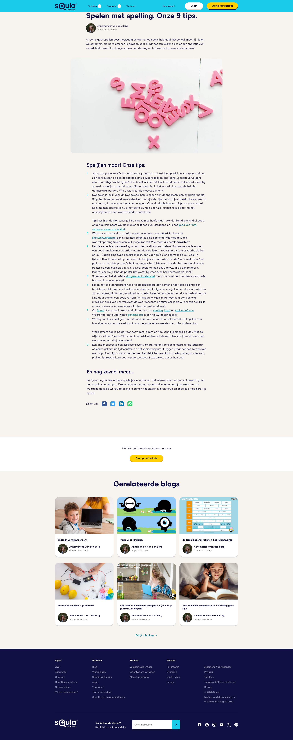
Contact (59, 677)
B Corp (208, 687)
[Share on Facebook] (104, 403)
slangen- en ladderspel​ (140, 276)
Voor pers (97, 687)
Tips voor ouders (101, 692)
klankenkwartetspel (104, 237)
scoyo (170, 682)
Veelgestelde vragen (141, 667)
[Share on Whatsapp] (129, 403)
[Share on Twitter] (112, 403)
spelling (158, 310)
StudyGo (172, 672)
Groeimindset (63, 687)
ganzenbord (135, 315)
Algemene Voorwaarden (218, 667)
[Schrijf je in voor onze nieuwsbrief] (176, 724)
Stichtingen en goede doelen (108, 697)
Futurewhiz (173, 667)
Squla (100, 310)
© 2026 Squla (212, 692)
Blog (94, 667)
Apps (95, 682)
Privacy (208, 672)
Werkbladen (99, 672)
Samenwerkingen (102, 677)
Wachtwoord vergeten (142, 672)
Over (57, 667)
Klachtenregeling (139, 677)
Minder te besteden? (66, 692)
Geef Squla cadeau (66, 682)
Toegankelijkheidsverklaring (219, 682)
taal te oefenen (184, 310)
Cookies (209, 677)
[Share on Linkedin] (121, 403)
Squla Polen (173, 677)
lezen (167, 310)
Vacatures (61, 672)
